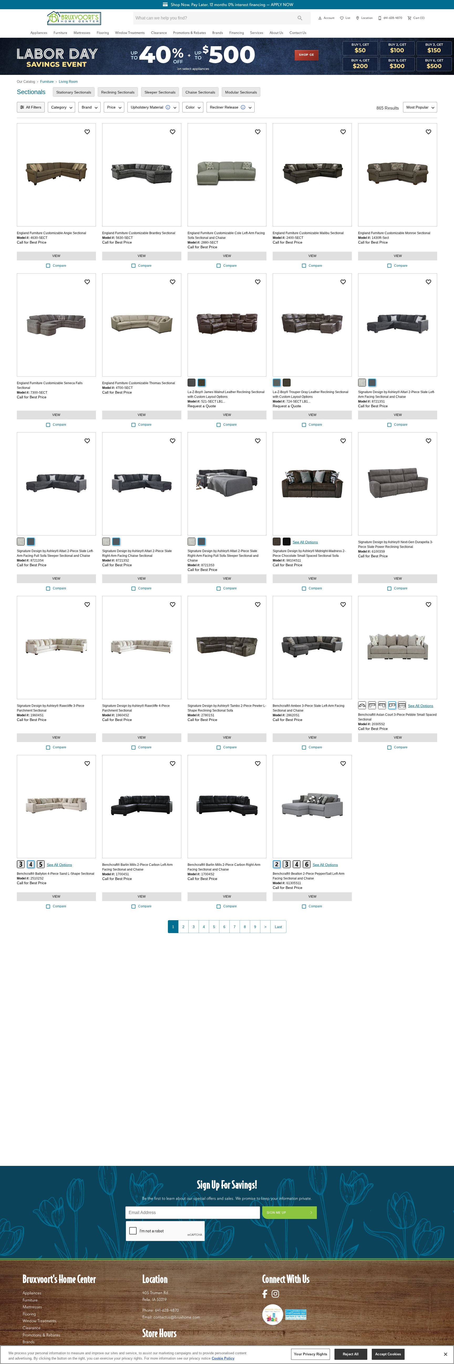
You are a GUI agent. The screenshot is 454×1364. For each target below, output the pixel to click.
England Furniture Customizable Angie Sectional (51, 233)
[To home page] (74, 18)
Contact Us (298, 32)
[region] (227, 1354)
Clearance (159, 32)
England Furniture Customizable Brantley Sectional (138, 233)
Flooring (103, 32)
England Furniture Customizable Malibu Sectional (308, 233)
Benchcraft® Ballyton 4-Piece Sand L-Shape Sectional (55, 874)
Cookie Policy (223, 1358)
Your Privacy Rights (310, 1354)
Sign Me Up (276, 1213)
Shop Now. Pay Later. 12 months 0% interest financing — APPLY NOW (231, 4)
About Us (276, 32)
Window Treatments (130, 32)
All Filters (33, 107)
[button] (320, 18)
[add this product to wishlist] (87, 132)
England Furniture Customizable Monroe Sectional (394, 233)
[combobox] (61, 107)
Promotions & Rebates (189, 32)
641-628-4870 (167, 1310)
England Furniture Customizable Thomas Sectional (138, 383)
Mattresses (82, 32)
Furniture (60, 32)
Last (278, 927)
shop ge (306, 55)
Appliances (38, 32)
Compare (59, 265)
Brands (217, 32)
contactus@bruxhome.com (176, 1317)
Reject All (351, 1354)
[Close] (445, 1354)
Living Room (68, 82)
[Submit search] (300, 18)
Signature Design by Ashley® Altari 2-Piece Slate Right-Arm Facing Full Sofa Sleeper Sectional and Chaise (223, 555)
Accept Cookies (388, 1354)
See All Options (305, 542)
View (56, 256)
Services (256, 32)
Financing (236, 32)
